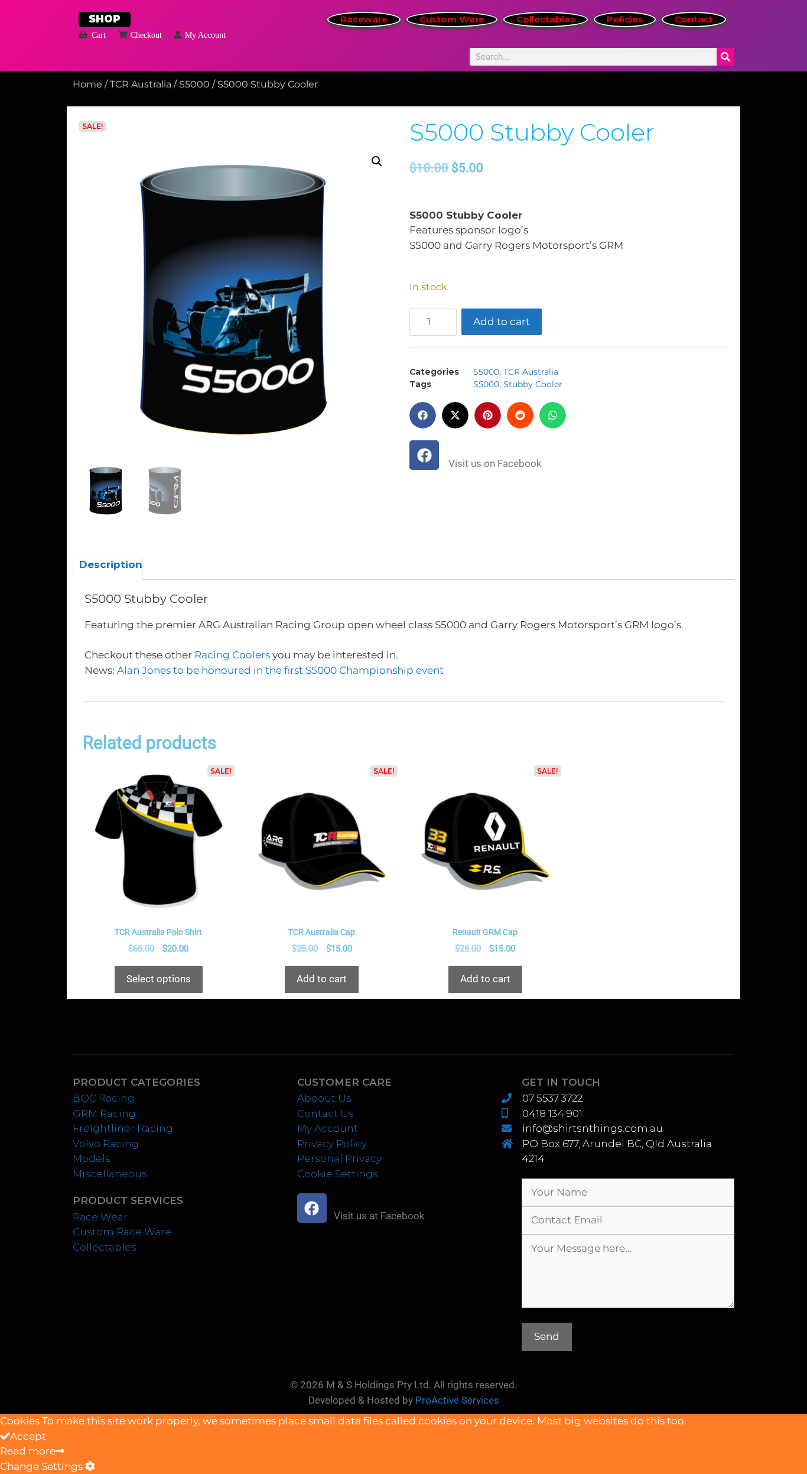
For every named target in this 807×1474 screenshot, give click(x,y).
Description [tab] (110, 565)
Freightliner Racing (123, 1128)
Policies (625, 19)
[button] (377, 161)
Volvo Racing (106, 1144)
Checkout (146, 35)
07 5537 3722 (552, 1098)
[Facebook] (424, 455)
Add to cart (501, 321)
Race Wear (100, 1217)
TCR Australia (140, 84)
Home (87, 84)
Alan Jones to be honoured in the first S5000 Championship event (280, 670)
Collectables (545, 19)
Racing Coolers (232, 655)
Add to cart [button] (322, 979)
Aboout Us (324, 1098)
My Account (205, 35)
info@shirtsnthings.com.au (592, 1128)
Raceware (364, 19)
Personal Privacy (339, 1158)
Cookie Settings (337, 1174)
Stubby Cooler (532, 384)
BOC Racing (104, 1098)
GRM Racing (104, 1113)
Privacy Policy (332, 1144)
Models (91, 1158)
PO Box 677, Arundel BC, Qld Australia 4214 (617, 1151)
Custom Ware (451, 19)
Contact (694, 19)
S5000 (194, 84)
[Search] (725, 57)
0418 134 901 (552, 1113)
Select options (158, 979)
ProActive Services (457, 1400)
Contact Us (325, 1113)
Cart (99, 35)
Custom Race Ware (122, 1232)
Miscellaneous (110, 1174)
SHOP (105, 19)
